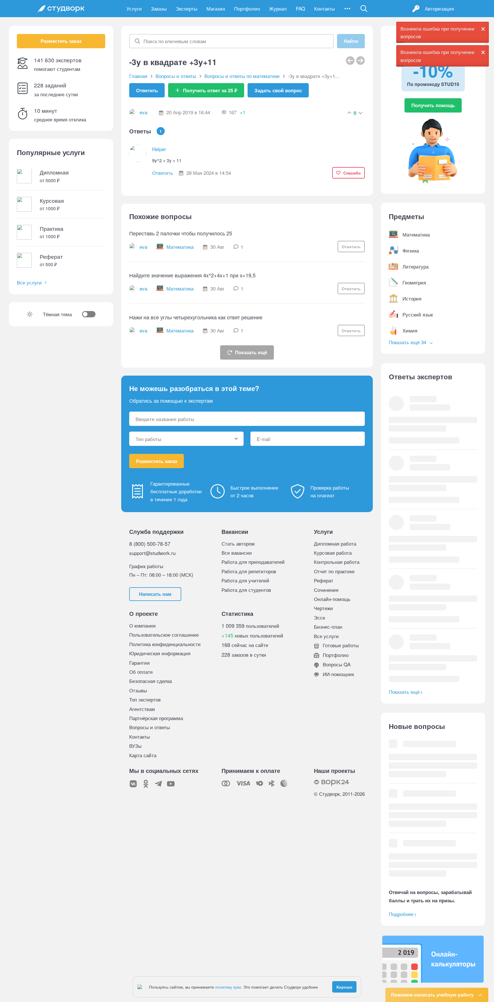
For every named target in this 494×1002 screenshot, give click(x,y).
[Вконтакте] (133, 784)
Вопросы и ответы (149, 727)
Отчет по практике (334, 571)
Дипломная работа (335, 543)
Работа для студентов (246, 589)
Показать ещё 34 (408, 342)
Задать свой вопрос (278, 90)
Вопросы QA (335, 664)
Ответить (147, 90)
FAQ (300, 8)
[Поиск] (364, 8)
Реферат (323, 580)
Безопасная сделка (150, 680)
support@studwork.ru (152, 552)
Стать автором (238, 543)
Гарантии (139, 662)
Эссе (319, 617)
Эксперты (186, 8)
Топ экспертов (145, 699)
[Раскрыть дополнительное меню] (347, 8)
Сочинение (326, 589)
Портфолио (247, 8)
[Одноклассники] (146, 784)
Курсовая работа (333, 552)
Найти (351, 41)
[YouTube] (171, 784)
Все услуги (29, 282)
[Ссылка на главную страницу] (61, 8)
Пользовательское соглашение (164, 634)
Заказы (159, 8)
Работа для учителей (245, 580)
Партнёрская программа (156, 718)
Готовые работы (340, 645)
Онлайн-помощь (332, 598)
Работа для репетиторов (249, 571)
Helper (159, 149)
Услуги (134, 8)
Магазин (215, 8)
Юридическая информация (159, 653)
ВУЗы (135, 745)
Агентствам (142, 708)
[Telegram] (158, 784)
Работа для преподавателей (253, 561)
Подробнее (401, 913)
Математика (180, 246)
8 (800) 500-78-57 (149, 543)
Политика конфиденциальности (165, 644)
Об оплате (141, 671)
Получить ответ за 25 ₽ (210, 90)
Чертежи (323, 608)
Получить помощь (433, 105)
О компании (142, 625)
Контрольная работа (336, 561)
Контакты (324, 8)
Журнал (278, 8)
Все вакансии (237, 552)
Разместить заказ (61, 41)
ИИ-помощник (337, 674)
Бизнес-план (328, 626)
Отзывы (138, 690)
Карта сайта (142, 755)
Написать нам (155, 593)
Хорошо (344, 987)
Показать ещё (251, 352)
